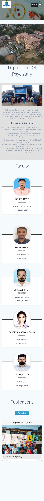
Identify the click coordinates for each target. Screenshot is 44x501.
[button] (33, 5)
